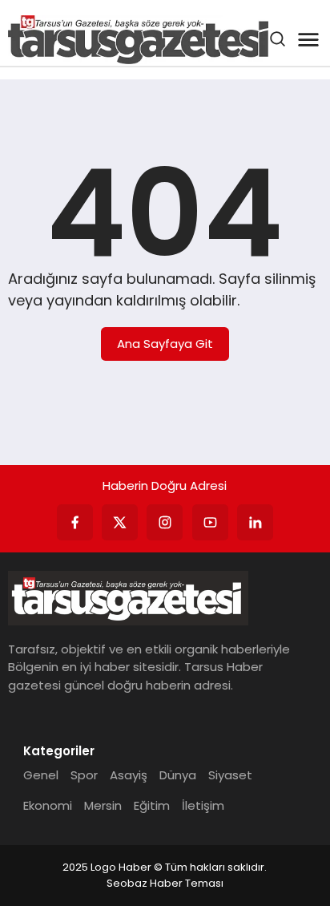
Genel (40, 774)
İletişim (203, 805)
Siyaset (230, 774)
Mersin (103, 805)
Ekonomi (47, 805)
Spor (84, 774)
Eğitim (152, 805)
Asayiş (128, 774)
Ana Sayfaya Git (165, 343)
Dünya (177, 774)
